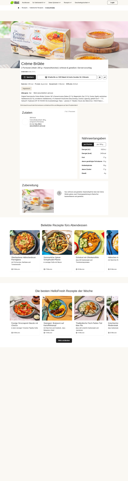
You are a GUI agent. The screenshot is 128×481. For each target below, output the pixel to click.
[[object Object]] (100, 77)
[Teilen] (105, 77)
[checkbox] (22, 71)
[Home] (18, 8)
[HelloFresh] (14, 2)
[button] (48, 112)
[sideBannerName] (94, 120)
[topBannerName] (64, 16)
